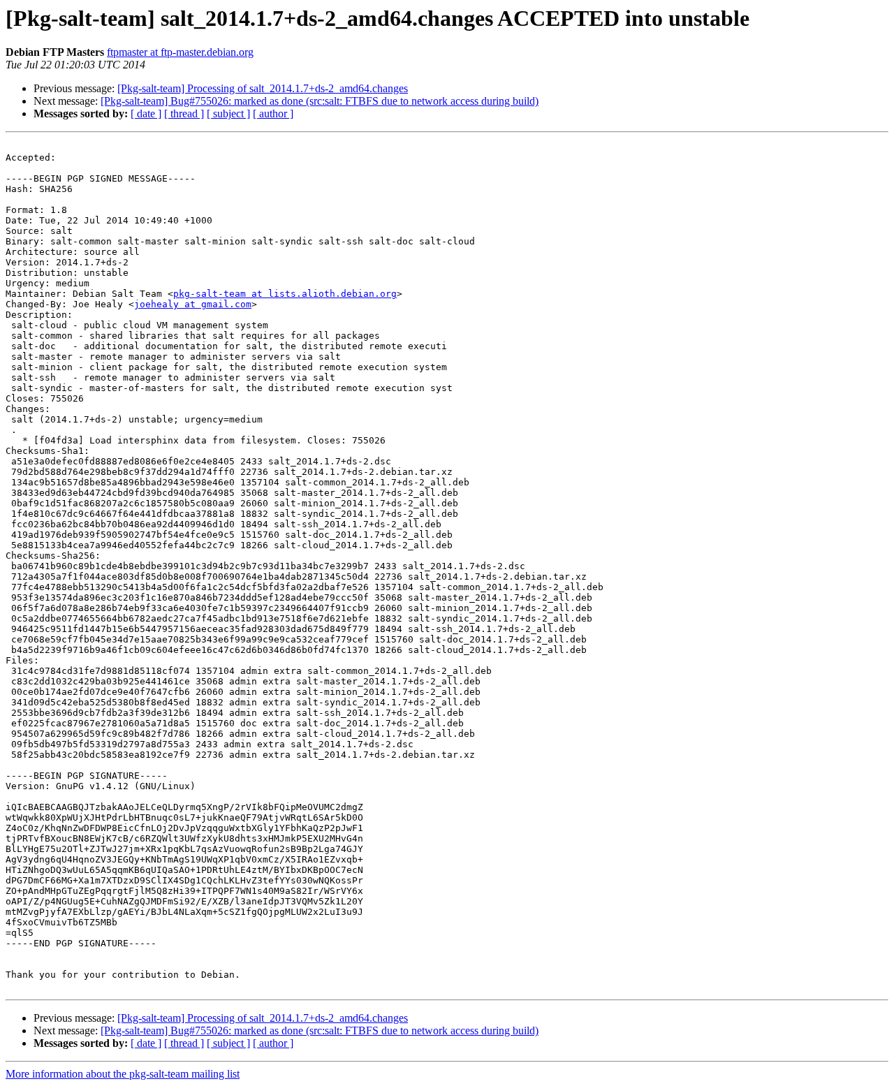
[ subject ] (228, 113)
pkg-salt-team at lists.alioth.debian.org (285, 293)
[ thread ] (184, 113)
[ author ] (273, 113)
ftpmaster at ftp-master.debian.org (180, 52)
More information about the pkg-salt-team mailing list (123, 1074)
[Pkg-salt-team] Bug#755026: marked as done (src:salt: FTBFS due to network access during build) (319, 101)
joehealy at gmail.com (192, 304)
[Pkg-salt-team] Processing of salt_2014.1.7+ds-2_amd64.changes (262, 88)
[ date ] (146, 113)
